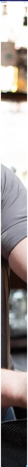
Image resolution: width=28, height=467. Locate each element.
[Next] (24, 0)
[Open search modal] (23, 2)
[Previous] (4, 0)
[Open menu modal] (26, 2)
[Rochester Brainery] (4, 2)
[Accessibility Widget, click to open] (27, 466)
